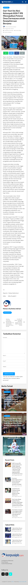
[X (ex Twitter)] (6, 574)
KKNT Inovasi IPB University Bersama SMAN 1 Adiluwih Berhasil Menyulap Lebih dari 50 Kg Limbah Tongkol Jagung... (13, 399)
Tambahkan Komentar (8, 30)
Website (4, 366)
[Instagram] (3, 574)
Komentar (5, 337)
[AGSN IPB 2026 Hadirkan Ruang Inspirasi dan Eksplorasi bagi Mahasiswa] (8, 490)
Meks (13, 581)
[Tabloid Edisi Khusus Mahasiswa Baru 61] (8, 541)
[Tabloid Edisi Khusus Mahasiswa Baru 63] (8, 529)
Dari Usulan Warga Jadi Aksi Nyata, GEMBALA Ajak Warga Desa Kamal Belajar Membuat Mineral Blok (13, 423)
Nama (4, 355)
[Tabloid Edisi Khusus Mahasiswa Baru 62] (8, 535)
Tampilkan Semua (7, 312)
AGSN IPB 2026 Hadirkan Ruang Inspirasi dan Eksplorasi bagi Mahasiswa (16, 491)
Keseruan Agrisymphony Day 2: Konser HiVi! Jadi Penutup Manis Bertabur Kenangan (17, 481)
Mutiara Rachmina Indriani (10, 26)
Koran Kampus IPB (22, 581)
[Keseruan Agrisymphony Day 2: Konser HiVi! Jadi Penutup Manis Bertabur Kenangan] (8, 479)
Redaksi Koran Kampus (10, 408)
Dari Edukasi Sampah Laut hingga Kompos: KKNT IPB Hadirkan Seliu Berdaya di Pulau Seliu (17, 513)
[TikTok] (10, 574)
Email (4, 361)
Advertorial (6, 7)
